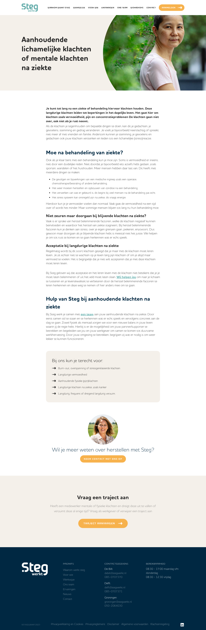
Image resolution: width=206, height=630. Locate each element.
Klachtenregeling (160, 624)
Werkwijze (79, 7)
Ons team (68, 584)
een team (87, 314)
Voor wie (93, 7)
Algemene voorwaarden (134, 624)
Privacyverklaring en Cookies (67, 624)
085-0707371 (113, 591)
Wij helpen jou (126, 277)
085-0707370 (113, 577)
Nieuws (67, 594)
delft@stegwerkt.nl (115, 587)
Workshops (136, 7)
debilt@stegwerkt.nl (115, 573)
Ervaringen (107, 7)
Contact (151, 7)
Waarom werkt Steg (59, 7)
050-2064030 (113, 605)
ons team (122, 7)
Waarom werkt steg (74, 570)
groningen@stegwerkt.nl (118, 601)
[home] (30, 7)
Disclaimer (113, 624)
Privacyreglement (95, 624)
